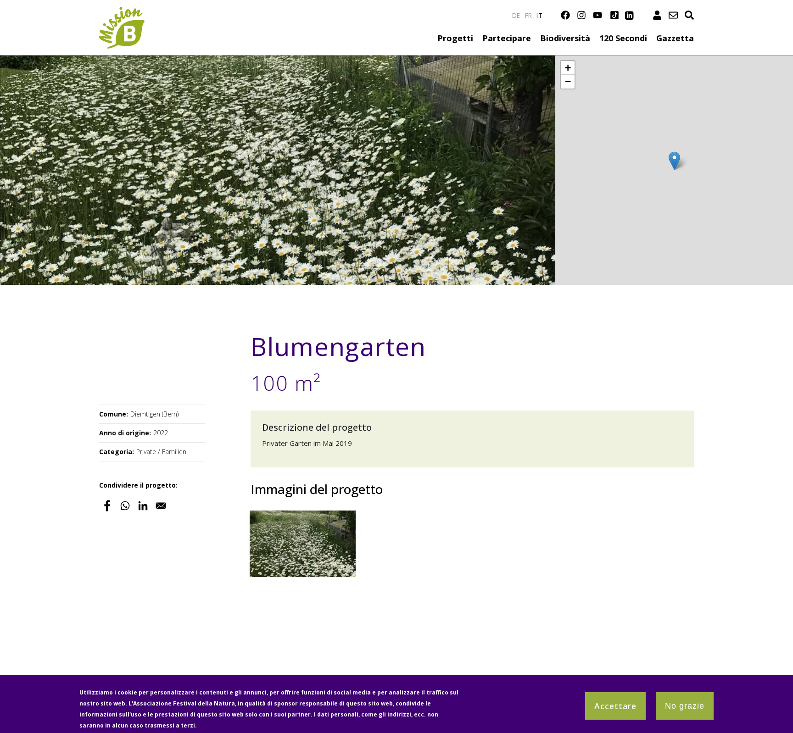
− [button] (568, 81)
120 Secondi (623, 38)
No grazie (684, 706)
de (516, 15)
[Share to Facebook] (107, 506)
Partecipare (506, 38)
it (539, 15)
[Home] (122, 12)
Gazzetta (675, 38)
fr (528, 15)
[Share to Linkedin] (143, 506)
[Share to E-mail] (161, 506)
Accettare (615, 705)
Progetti (455, 38)
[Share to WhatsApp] (125, 506)
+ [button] (568, 67)
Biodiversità (565, 38)
